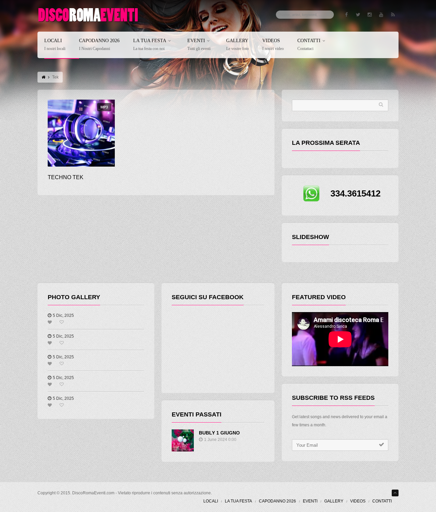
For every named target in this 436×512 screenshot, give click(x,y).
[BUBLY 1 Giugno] (183, 440)
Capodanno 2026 (99, 44)
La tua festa (149, 44)
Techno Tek (65, 177)
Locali (54, 44)
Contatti (309, 44)
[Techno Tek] (81, 133)
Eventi (199, 44)
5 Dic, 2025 (63, 315)
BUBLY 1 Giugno (219, 433)
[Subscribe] (381, 445)
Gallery (237, 44)
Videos (273, 44)
